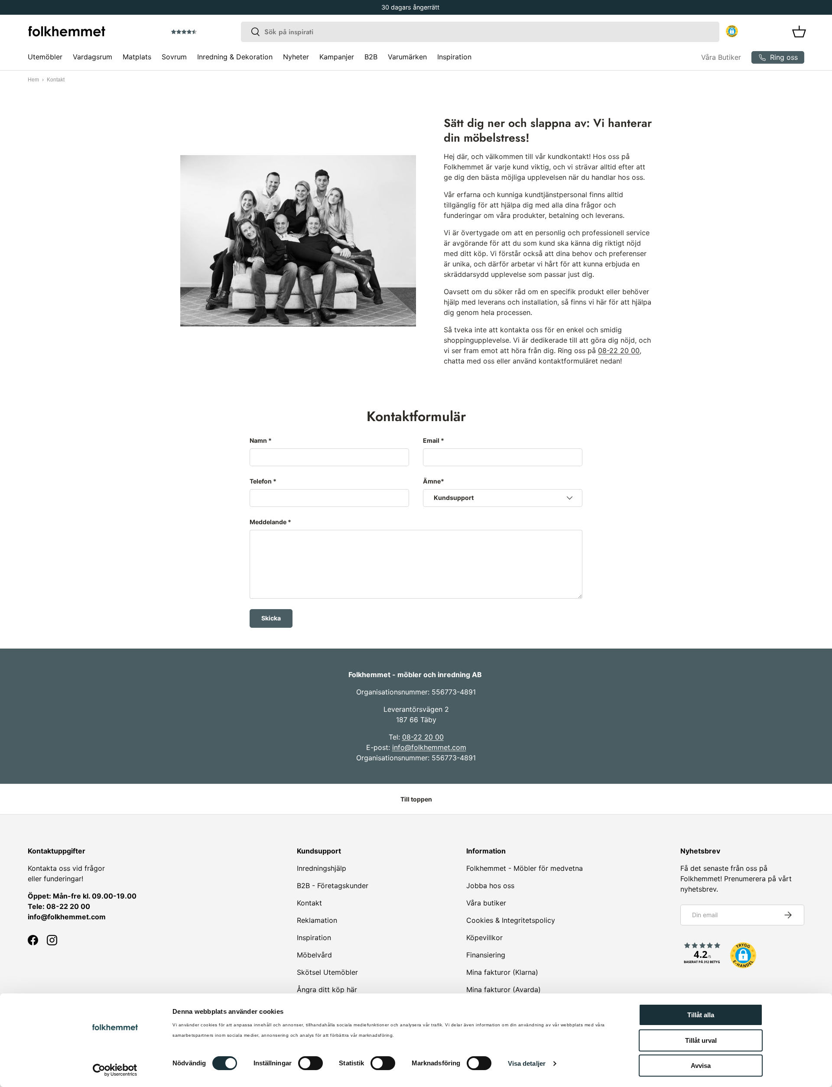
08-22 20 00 (619, 350)
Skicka (271, 618)
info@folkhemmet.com (429, 747)
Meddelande (268, 522)
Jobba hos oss (490, 885)
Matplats (137, 56)
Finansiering (485, 955)
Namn (258, 440)
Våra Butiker (721, 57)
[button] (208, 32)
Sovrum (174, 56)
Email (431, 440)
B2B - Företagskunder (332, 885)
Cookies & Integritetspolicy (510, 920)
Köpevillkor (484, 937)
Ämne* (433, 481)
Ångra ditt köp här (327, 989)
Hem (33, 80)
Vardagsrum (92, 56)
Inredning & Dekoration (235, 56)
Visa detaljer (527, 1063)
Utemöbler (45, 56)
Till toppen (416, 799)
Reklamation (317, 920)
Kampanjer (336, 56)
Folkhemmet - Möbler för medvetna (524, 868)
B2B (370, 56)
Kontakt (309, 903)
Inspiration (454, 56)
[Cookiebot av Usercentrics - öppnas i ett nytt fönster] (115, 1070)
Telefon (261, 481)
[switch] (310, 1063)
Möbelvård (314, 955)
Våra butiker (486, 903)
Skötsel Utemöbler (327, 972)
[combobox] (480, 32)
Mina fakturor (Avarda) (503, 989)
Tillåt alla (700, 1015)
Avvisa (701, 1065)
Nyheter (296, 56)
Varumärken (407, 56)
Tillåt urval (701, 1040)
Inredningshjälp (321, 868)
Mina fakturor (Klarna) (502, 972)
